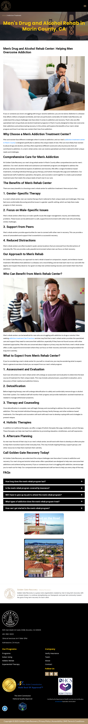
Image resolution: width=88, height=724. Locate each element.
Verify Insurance (52, 663)
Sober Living (7, 666)
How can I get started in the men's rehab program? (27, 518)
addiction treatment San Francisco (21, 338)
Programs (6, 663)
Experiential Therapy (11, 674)
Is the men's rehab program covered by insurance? (27, 498)
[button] (85, 6)
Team (47, 666)
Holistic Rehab (8, 670)
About (47, 670)
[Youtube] (51, 683)
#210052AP (58, 711)
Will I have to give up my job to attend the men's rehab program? (33, 504)
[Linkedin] (56, 683)
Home (4, 15)
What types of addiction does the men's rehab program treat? (32, 511)
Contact (48, 674)
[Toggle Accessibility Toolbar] (4, 708)
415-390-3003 (8, 643)
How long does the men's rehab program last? (25, 481)
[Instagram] (47, 683)
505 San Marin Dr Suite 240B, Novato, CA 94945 (21, 639)
